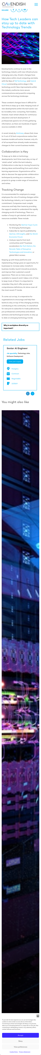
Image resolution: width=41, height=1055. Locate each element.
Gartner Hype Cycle (29, 225)
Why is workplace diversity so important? (16, 326)
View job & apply (15, 361)
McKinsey (20, 133)
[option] (20, 367)
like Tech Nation (26, 246)
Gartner (12, 234)
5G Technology (20, 81)
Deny (20, 1041)
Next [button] (32, 393)
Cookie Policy (14, 1052)
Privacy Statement (24, 1052)
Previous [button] (28, 393)
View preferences (20, 1047)
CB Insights (20, 234)
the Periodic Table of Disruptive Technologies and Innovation (22, 249)
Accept (20, 1035)
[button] (38, 1016)
